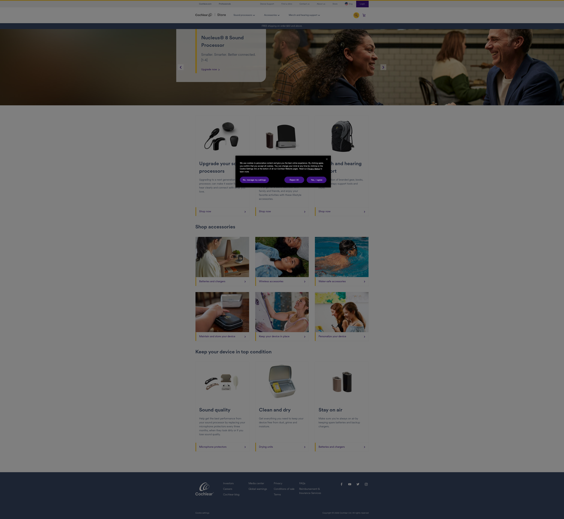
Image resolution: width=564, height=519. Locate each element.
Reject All (294, 179)
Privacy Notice (313, 168)
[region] (283, 171)
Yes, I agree (316, 179)
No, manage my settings (254, 179)
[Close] (327, 159)
